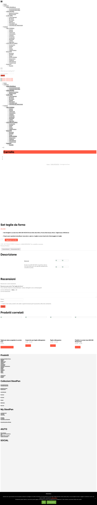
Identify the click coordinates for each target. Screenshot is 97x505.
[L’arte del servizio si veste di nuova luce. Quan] (48, 472)
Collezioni (6, 5)
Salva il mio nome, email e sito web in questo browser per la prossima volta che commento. (26, 303)
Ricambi (11, 65)
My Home (11, 18)
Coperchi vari (12, 63)
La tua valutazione (6, 289)
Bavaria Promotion (13, 13)
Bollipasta (11, 39)
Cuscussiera (12, 34)
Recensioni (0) (15, 249)
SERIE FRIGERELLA (11, 7)
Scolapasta (12, 38)
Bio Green (11, 20)
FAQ (1, 434)
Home (5, 4)
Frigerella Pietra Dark (14, 8)
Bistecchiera (12, 58)
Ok (43, 502)
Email (2, 301)
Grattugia (11, 60)
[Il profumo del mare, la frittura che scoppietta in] (18, 470)
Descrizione (6, 249)
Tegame (11, 46)
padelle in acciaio (38, 244)
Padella (11, 30)
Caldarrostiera (12, 50)
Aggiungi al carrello (7, 347)
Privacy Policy (3, 435)
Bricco (10, 56)
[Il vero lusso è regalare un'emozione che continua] (48, 486)
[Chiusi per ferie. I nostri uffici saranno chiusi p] (18, 484)
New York (2, 405)
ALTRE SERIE (9, 15)
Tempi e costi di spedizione (6, 433)
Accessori (8, 64)
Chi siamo (2, 417)
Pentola (11, 31)
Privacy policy (51, 502)
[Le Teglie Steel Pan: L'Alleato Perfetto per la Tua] (79, 454)
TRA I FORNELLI (10, 28)
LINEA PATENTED (55, 164)
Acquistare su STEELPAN (5, 419)
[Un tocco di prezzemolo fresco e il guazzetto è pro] (18, 448)
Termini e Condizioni (4, 436)
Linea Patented (13, 17)
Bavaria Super (12, 14)
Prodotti (5, 26)
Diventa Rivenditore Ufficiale (6, 422)
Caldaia (11, 40)
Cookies (7, 435)
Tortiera (11, 49)
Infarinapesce (12, 61)
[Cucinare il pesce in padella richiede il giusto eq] (48, 449)
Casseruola (12, 32)
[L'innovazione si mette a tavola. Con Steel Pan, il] (79, 469)
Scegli (28, 345)
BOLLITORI (9, 51)
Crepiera (11, 35)
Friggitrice (11, 36)
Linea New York (13, 24)
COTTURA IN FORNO (11, 43)
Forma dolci (12, 45)
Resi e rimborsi (3, 432)
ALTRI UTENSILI (13, 57)
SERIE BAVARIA (10, 11)
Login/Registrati (4, 413)
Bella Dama (12, 22)
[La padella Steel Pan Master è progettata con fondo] (79, 486)
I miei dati (2, 414)
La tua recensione (6, 291)
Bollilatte (11, 54)
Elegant (11, 21)
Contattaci (2, 418)
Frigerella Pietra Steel (14, 10)
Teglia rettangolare (55, 340)
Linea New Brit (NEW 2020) (16, 25)
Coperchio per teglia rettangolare (35, 340)
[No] (95, 498)
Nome (3, 299)
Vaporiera (11, 42)
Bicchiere (11, 53)
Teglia (10, 47)
